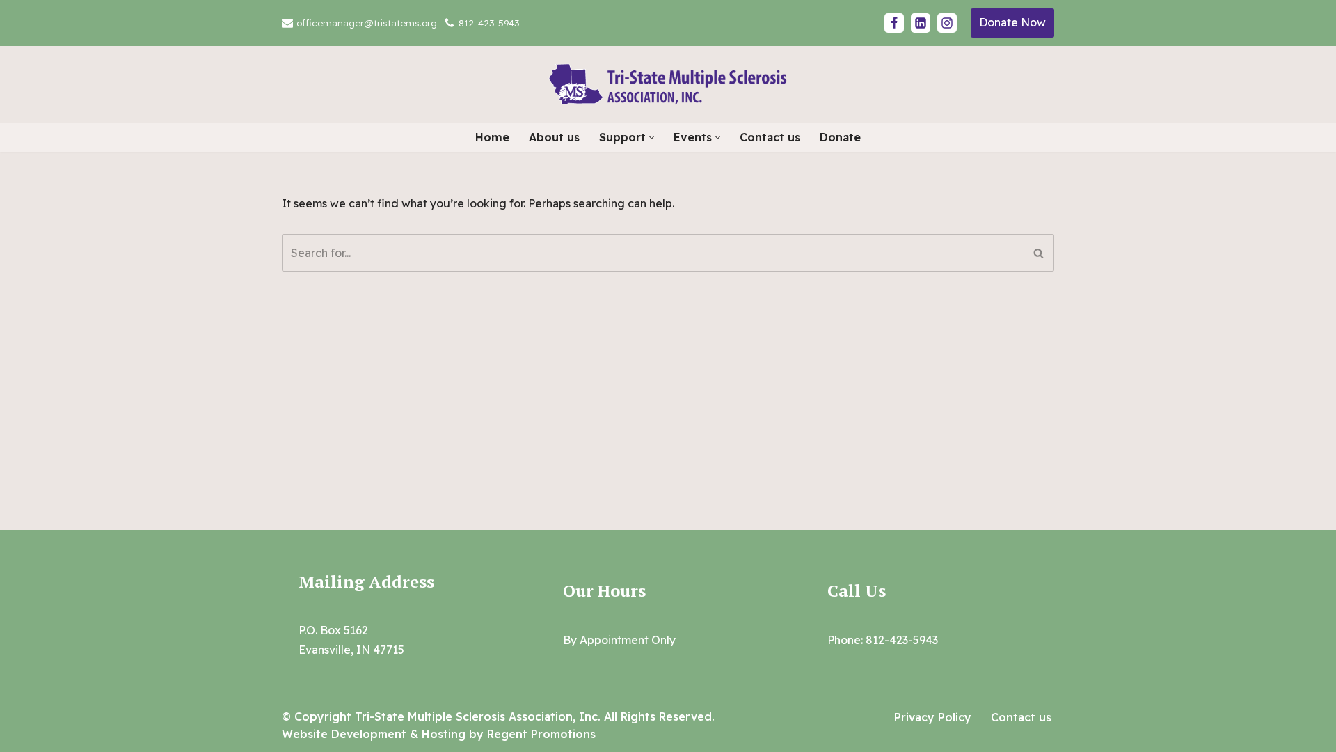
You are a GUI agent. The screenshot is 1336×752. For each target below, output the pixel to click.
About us (554, 137)
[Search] (1038, 253)
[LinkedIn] (920, 23)
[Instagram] (947, 23)
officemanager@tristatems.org (366, 23)
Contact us (770, 137)
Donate (840, 137)
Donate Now (1012, 22)
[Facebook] (894, 23)
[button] (651, 137)
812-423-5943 (489, 23)
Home (492, 137)
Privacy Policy (932, 717)
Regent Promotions (541, 734)
